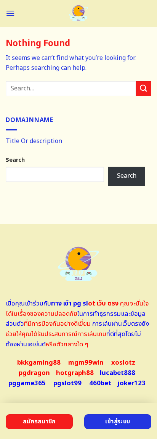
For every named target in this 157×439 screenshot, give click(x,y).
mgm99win (86, 363)
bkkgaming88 (39, 363)
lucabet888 (117, 373)
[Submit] (143, 88)
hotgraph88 (75, 373)
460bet (100, 383)
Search (15, 160)
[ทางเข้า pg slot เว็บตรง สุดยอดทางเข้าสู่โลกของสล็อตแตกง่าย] (78, 13)
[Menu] (10, 13)
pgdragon (34, 373)
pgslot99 (67, 383)
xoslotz (123, 363)
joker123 (131, 383)
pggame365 (27, 383)
